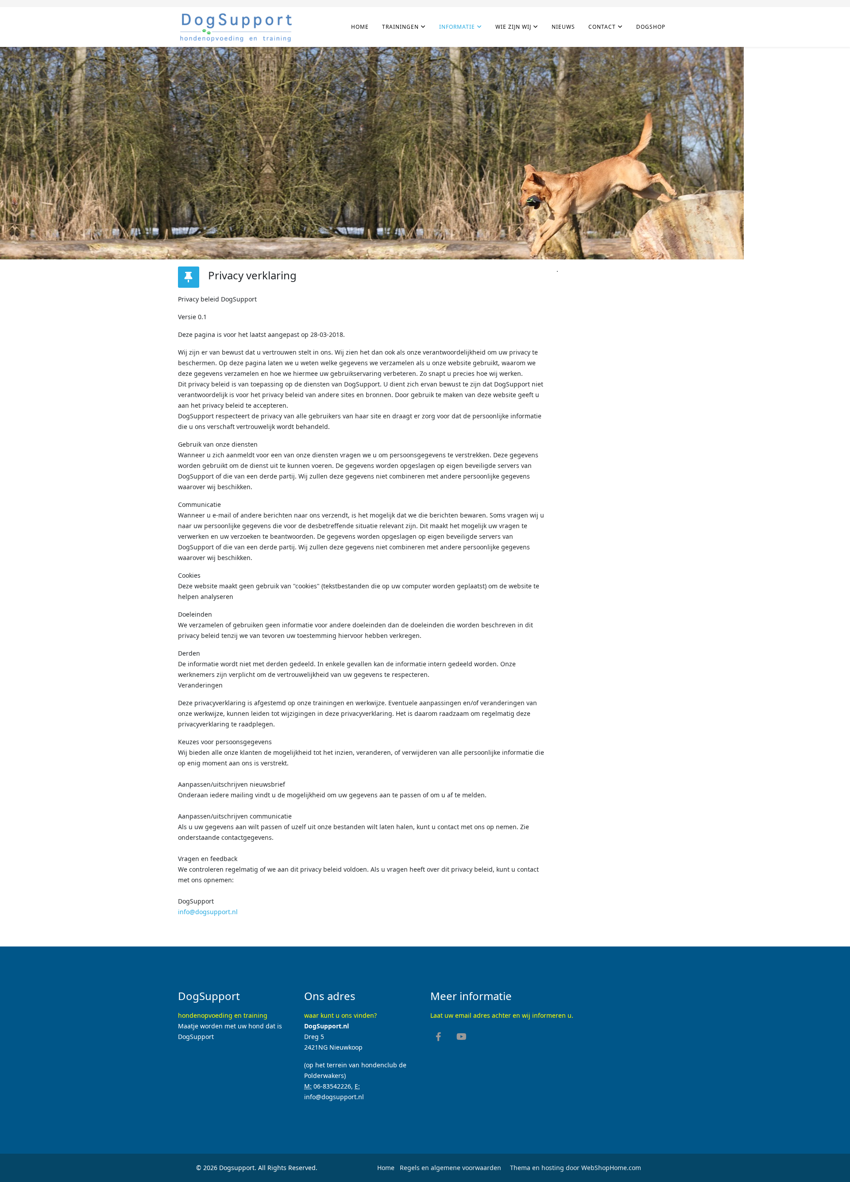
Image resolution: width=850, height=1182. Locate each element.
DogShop (650, 27)
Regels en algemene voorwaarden (449, 1167)
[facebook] (438, 1037)
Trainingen (400, 27)
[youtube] (461, 1037)
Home (360, 27)
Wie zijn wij (513, 27)
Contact (602, 27)
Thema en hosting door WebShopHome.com (575, 1167)
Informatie (457, 27)
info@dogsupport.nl (208, 912)
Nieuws (563, 27)
